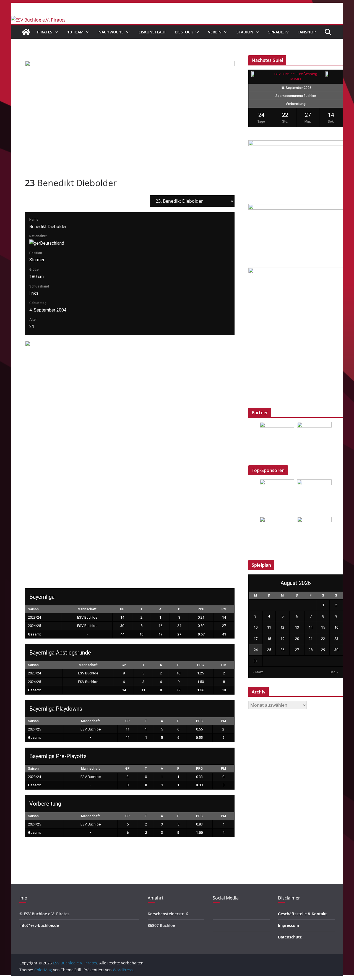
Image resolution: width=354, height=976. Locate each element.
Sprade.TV (278, 32)
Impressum (288, 925)
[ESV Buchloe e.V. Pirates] (38, 20)
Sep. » (334, 672)
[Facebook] (214, 913)
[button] (55, 32)
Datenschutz (290, 937)
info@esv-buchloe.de (39, 925)
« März (258, 672)
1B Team (75, 32)
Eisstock (184, 32)
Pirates (44, 32)
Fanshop (307, 32)
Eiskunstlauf (152, 32)
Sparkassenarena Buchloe (295, 96)
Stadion (244, 32)
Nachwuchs (111, 32)
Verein (215, 32)
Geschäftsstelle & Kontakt (302, 913)
